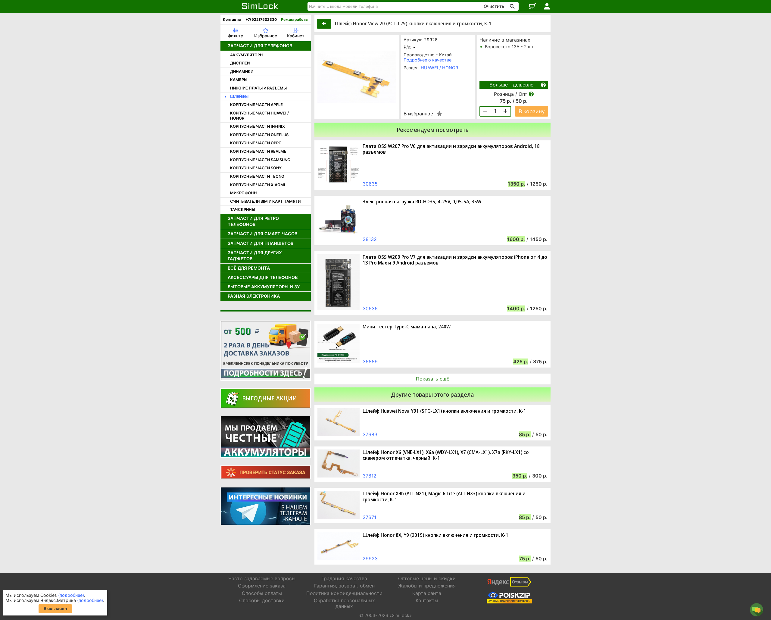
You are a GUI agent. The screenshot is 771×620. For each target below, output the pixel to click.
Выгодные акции (269, 398)
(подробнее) (71, 595)
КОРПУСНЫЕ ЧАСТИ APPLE (256, 104)
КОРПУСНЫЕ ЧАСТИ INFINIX (257, 126)
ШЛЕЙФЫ (239, 96)
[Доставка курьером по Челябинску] (265, 351)
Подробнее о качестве (427, 59)
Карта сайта (426, 593)
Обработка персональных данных (344, 603)
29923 (370, 559)
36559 (370, 362)
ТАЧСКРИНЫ (242, 209)
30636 (370, 308)
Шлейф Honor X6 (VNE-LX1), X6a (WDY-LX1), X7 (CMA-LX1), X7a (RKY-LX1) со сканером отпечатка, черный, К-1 (446, 455)
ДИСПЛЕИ (240, 63)
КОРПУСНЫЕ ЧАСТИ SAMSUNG (260, 160)
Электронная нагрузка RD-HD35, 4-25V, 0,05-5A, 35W (422, 202)
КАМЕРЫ (238, 79)
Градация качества (344, 578)
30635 (370, 184)
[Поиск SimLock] (511, 6)
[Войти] (547, 6)
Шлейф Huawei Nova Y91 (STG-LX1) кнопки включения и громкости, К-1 (444, 411)
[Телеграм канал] (265, 506)
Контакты (232, 19)
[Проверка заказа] (265, 472)
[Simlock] (260, 6)
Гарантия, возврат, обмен (344, 586)
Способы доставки (262, 600)
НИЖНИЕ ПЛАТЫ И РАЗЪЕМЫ (258, 88)
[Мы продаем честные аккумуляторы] (265, 437)
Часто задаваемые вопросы (261, 578)
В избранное (418, 113)
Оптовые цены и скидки (427, 578)
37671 (369, 517)
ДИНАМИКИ (241, 71)
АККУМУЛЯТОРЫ (246, 55)
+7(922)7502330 (261, 19)
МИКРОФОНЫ (243, 193)
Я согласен (55, 608)
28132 (370, 239)
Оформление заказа (262, 586)
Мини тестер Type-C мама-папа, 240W (407, 327)
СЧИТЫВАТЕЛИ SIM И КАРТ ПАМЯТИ (265, 201)
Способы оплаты (262, 593)
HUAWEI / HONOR (439, 67)
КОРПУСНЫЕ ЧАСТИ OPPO (256, 143)
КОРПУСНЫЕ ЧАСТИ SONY (256, 168)
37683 (370, 434)
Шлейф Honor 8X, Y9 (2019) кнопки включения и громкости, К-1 (435, 535)
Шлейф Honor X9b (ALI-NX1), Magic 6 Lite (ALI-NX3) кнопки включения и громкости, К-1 (444, 496)
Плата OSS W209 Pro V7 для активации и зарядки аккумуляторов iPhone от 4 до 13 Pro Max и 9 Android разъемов (455, 260)
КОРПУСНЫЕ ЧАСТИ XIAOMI (257, 185)
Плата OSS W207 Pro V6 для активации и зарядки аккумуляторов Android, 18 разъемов (451, 149)
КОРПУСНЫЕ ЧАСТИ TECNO (257, 176)
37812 (369, 476)
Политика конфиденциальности (344, 593)
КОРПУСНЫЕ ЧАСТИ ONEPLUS (259, 135)
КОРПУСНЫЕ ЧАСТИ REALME (258, 151)
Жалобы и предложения (427, 586)
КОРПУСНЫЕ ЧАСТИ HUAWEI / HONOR (259, 116)
